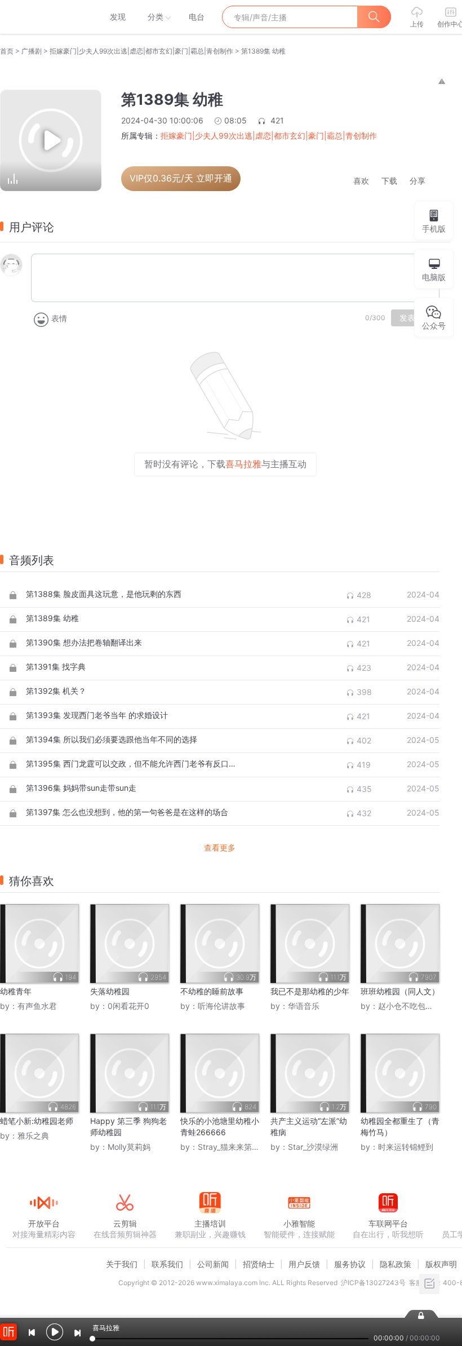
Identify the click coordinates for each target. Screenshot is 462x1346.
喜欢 (361, 181)
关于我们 (121, 1264)
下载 (389, 181)
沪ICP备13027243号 (373, 1282)
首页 (7, 51)
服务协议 (350, 1264)
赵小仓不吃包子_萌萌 (415, 1006)
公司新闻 (213, 1264)
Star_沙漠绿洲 (313, 1147)
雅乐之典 (33, 1135)
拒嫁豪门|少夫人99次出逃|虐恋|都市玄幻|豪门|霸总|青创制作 (141, 51)
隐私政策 (395, 1264)
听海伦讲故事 (221, 1006)
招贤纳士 (258, 1264)
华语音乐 (303, 1006)
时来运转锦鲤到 (405, 1147)
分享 (417, 181)
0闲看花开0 (128, 1006)
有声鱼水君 (37, 1006)
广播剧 (31, 51)
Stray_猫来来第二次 (233, 1147)
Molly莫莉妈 (129, 1147)
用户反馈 (304, 1264)
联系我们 (167, 1264)
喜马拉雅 (43, 17)
